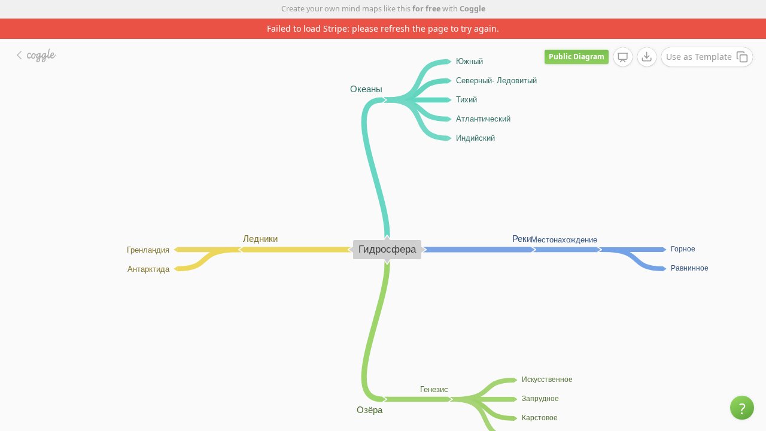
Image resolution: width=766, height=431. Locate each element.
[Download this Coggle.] (646, 56)
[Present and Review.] (623, 57)
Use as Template (699, 56)
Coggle (472, 9)
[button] (742, 408)
